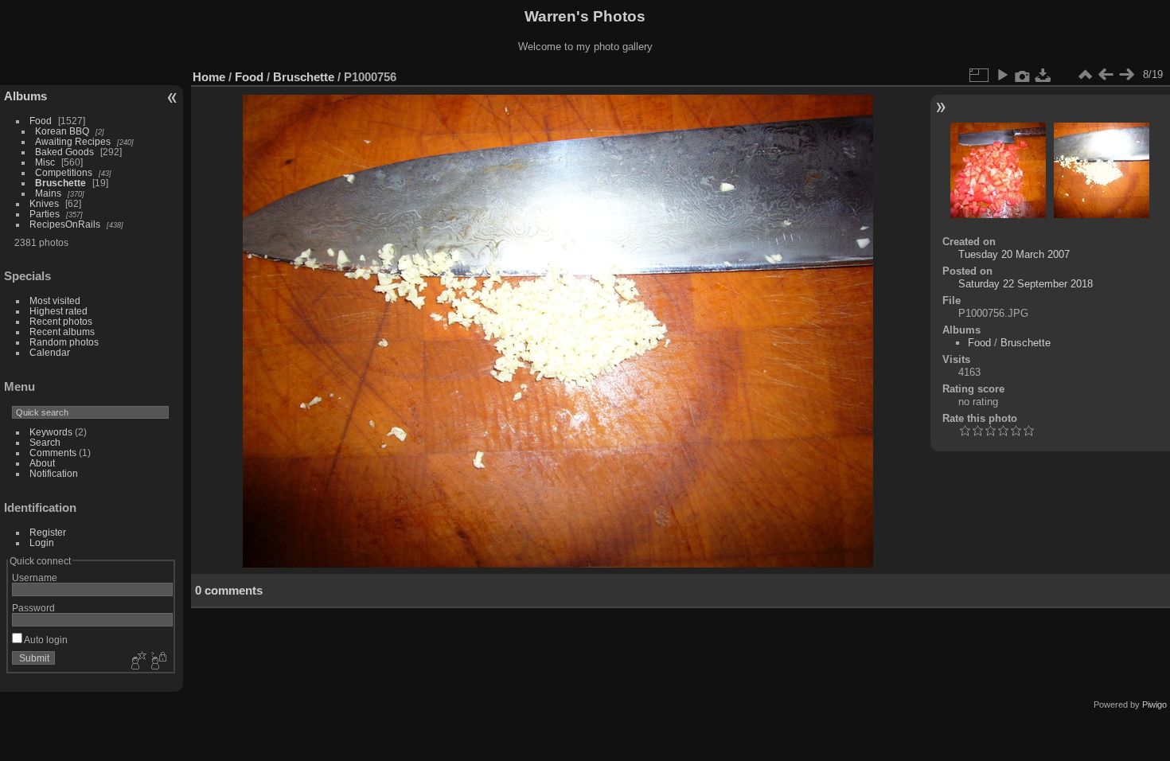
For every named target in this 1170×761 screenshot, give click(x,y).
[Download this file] (1043, 74)
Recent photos (60, 321)
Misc (45, 162)
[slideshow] (1002, 74)
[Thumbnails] (1084, 74)
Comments (52, 452)
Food (40, 120)
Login (41, 542)
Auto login (45, 639)
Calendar (49, 352)
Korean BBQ (62, 131)
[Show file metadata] (1022, 74)
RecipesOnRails (64, 224)
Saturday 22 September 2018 (1025, 284)
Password (33, 608)
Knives (44, 203)
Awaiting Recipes (73, 141)
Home (209, 77)
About (42, 463)
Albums (25, 96)
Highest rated (58, 311)
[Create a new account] (137, 661)
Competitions (63, 172)
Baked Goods (64, 151)
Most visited (54, 300)
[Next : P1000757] (1126, 74)
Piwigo (1154, 704)
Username (34, 577)
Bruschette (60, 183)
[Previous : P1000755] (1105, 74)
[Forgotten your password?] (157, 661)
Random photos (64, 342)
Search (44, 442)
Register (47, 532)
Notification (53, 473)
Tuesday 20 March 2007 (1014, 254)
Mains (48, 193)
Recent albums (62, 331)
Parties (44, 214)
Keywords (50, 432)
